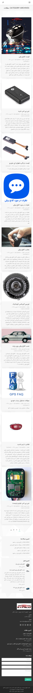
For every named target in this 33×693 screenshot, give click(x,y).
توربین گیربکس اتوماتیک (21, 304)
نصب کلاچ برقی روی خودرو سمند (17, 570)
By (18, 59)
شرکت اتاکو (11, 691)
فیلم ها (27, 349)
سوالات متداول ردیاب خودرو (20, 400)
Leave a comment (25, 116)
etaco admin (26, 542)
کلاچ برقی (27, 59)
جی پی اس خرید (23, 111)
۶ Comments (26, 210)
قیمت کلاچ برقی (24, 57)
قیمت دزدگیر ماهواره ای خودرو (19, 163)
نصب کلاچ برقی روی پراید (20, 346)
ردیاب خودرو (26, 114)
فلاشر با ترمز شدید (23, 444)
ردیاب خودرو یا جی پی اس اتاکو (24, 649)
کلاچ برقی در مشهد (17, 542)
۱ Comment (8, 166)
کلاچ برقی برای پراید (20, 564)
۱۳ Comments (26, 254)
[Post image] (27, 565)
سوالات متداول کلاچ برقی (15, 545)
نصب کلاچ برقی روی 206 (19, 587)
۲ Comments (26, 61)
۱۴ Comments (26, 405)
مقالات (23, 59)
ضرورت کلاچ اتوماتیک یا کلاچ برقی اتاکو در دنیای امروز (19, 644)
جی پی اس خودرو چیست (20, 503)
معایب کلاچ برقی (23, 250)
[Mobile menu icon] (29, 2)
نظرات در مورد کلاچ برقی (21, 205)
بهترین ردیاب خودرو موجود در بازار (23, 639)
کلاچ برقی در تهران (27, 633)
